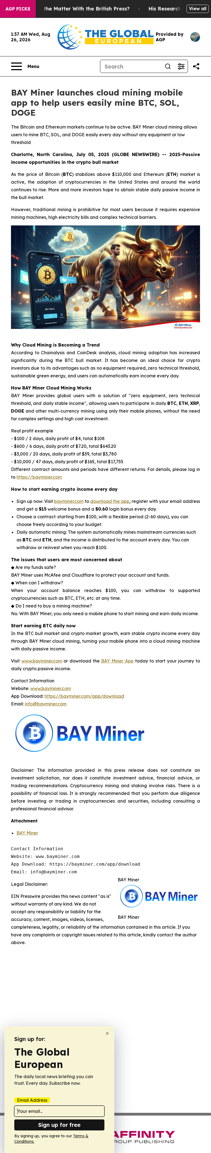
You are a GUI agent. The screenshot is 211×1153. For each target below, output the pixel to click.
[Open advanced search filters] (181, 66)
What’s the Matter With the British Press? (77, 9)
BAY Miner (27, 833)
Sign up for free (59, 1124)
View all (197, 8)
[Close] (107, 1033)
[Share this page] (196, 66)
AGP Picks (17, 9)
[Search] (167, 66)
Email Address (32, 1100)
